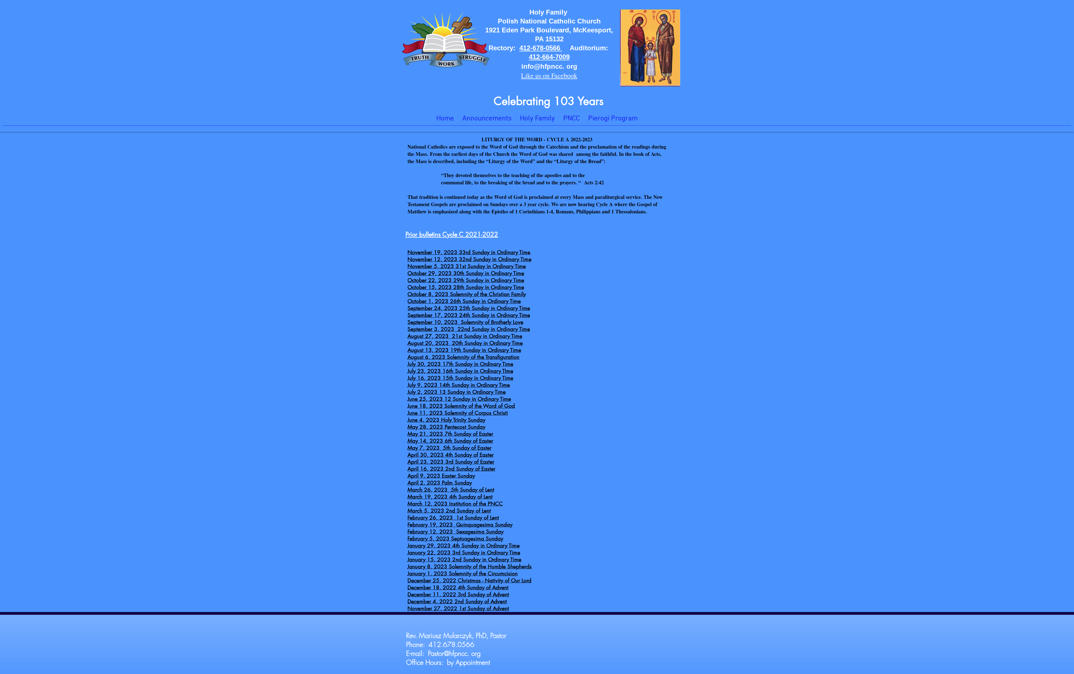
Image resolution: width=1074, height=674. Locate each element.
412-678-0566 (540, 48)
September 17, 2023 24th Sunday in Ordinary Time (469, 315)
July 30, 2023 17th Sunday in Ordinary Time (460, 364)
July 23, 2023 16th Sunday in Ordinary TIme (460, 371)
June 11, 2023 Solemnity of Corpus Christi (458, 412)
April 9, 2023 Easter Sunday (441, 475)
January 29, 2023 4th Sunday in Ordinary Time (464, 545)
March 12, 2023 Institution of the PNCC (455, 503)
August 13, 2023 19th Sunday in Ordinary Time (464, 350)
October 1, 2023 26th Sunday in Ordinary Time (464, 301)
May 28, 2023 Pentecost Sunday (446, 426)
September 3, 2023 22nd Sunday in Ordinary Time (469, 329)
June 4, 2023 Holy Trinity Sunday (446, 419)
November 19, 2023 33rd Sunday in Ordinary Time (469, 252)
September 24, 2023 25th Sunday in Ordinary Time (469, 308)
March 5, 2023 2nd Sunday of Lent (449, 510)
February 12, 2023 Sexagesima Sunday (455, 531)
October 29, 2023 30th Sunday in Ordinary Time (466, 273)
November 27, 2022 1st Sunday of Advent (458, 608)
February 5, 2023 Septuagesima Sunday (455, 538)
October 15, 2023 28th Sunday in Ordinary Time (466, 287)
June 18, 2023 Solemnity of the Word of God (461, 406)
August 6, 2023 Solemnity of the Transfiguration (463, 357)
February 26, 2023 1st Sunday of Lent (453, 517)
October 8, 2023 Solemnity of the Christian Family (467, 294)
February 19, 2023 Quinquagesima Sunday (460, 524)
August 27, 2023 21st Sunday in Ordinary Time (465, 336)
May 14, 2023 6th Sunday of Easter (450, 440)
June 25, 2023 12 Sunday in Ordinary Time (459, 399)
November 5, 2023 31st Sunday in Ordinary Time (467, 266)
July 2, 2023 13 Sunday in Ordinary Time (457, 392)
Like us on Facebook (549, 75)
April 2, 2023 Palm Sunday (440, 482)
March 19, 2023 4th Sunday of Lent (450, 496)
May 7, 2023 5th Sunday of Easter (449, 447)
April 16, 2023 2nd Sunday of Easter (451, 468)
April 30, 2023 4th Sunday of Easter (451, 454)
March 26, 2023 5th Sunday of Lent (451, 489)
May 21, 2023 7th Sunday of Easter (450, 433)
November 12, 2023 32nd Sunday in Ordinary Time (469, 259)
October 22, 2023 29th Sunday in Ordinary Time (466, 280)
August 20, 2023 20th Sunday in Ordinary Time (465, 343)
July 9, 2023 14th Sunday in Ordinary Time (459, 385)
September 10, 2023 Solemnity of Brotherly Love (465, 322)
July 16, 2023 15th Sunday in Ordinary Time (460, 378)
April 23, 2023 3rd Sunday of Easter (451, 461)
